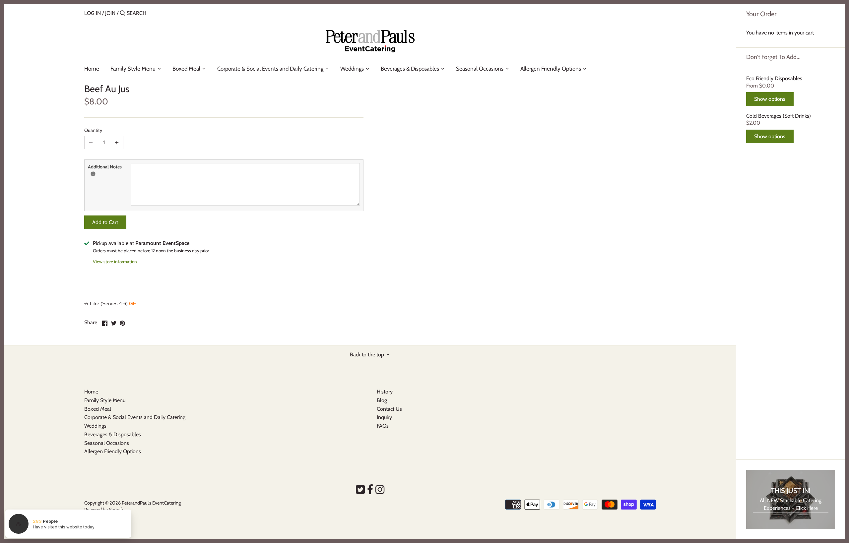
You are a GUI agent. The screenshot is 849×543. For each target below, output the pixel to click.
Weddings (95, 426)
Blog (382, 400)
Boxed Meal (97, 409)
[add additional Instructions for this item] (93, 173)
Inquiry (384, 417)
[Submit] (122, 14)
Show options (769, 99)
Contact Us (389, 409)
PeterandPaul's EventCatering (151, 503)
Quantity (93, 130)
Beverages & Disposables (112, 434)
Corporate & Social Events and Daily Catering (134, 417)
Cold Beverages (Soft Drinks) (778, 116)
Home (91, 392)
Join (110, 13)
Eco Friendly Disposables (774, 78)
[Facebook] (370, 489)
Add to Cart (105, 222)
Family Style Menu (104, 400)
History (385, 392)
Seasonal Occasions (106, 443)
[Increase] (116, 142)
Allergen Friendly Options (112, 451)
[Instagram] (379, 489)
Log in (92, 13)
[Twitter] (360, 489)
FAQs (383, 426)
